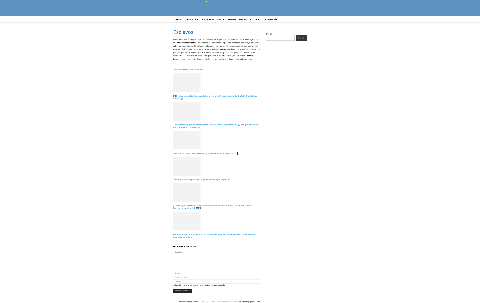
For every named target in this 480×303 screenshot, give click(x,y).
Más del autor (198, 70)
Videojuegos (208, 19)
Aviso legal (205, 302)
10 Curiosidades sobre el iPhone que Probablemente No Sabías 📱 (206, 153)
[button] (304, 19)
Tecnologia (192, 19)
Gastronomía (270, 19)
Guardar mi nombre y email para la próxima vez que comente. (200, 285)
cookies (234, 302)
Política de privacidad (220, 302)
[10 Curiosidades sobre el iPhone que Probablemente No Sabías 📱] (186, 149)
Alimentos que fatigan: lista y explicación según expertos (201, 179)
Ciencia (220, 19)
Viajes (257, 19)
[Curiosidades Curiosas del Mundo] (240, 8)
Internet (179, 19)
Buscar (269, 34)
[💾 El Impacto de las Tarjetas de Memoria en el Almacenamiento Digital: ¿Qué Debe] (186, 91)
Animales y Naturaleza (239, 19)
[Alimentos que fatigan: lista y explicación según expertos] (186, 175)
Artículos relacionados (183, 70)
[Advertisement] (286, 62)
